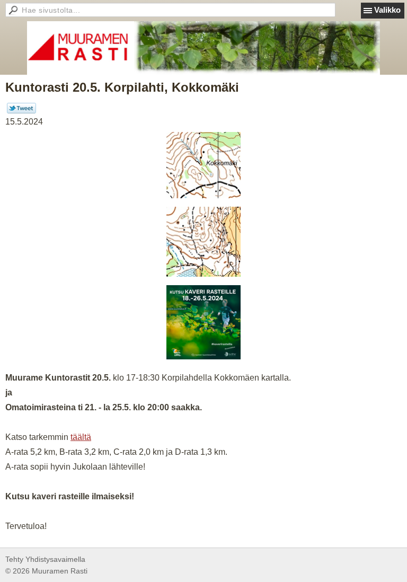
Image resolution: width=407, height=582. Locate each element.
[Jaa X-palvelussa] (21, 111)
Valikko (387, 9)
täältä (80, 437)
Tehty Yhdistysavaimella (45, 559)
